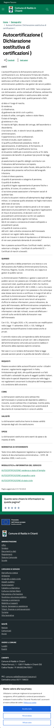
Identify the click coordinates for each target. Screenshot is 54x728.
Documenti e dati (9, 551)
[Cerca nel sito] (47, 9)
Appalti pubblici (8, 581)
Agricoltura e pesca (10, 572)
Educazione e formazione (12, 593)
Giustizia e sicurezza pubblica (14, 597)
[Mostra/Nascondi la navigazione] (3, 9)
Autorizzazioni (8, 584)
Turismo (5, 612)
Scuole (4, 560)
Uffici (4, 545)
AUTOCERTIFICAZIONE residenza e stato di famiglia (23, 470)
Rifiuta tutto (27, 722)
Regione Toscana (10, 2)
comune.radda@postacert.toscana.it (21, 676)
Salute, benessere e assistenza (15, 606)
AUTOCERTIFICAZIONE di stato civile (17, 480)
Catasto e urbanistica (11, 587)
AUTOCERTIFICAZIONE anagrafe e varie (18, 475)
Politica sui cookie (29, 702)
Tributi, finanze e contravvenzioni (16, 609)
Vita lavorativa (8, 615)
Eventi (4, 649)
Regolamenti (7, 554)
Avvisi (4, 633)
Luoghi (4, 645)
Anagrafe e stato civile (11, 578)
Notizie (5, 627)
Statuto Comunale (9, 557)
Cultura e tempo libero (11, 590)
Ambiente (6, 575)
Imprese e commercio (11, 600)
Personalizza (27, 715)
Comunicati (6, 630)
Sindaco (5, 548)
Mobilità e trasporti (10, 603)
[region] (27, 706)
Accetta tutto (27, 708)
